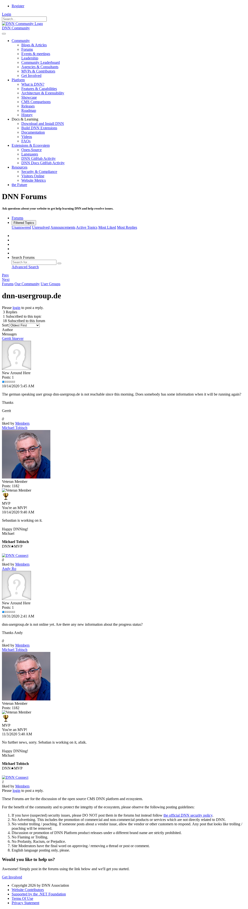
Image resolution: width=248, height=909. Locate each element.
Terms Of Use (22, 898)
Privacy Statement (25, 903)
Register (18, 6)
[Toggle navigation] (4, 33)
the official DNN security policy (187, 815)
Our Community (27, 284)
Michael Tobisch (14, 428)
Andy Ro (9, 569)
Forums (8, 284)
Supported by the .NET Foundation (39, 894)
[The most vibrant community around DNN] (15, 555)
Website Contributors (28, 890)
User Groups (50, 284)
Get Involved (12, 877)
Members (22, 423)
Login (6, 14)
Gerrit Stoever (12, 338)
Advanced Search (25, 267)
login (16, 308)
